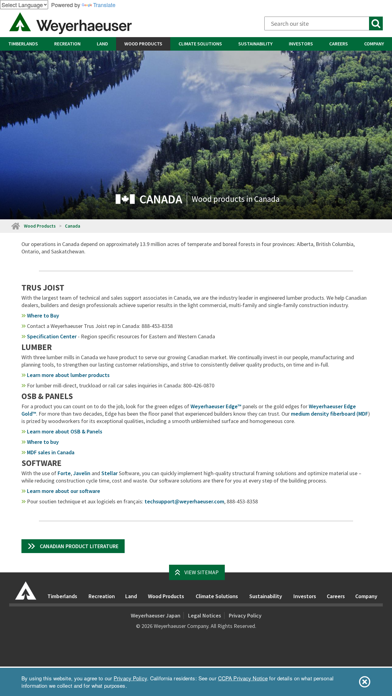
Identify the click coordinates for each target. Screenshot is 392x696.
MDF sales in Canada (50, 452)
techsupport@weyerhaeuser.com (184, 501)
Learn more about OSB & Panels (64, 431)
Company (374, 43)
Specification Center (52, 336)
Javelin (81, 473)
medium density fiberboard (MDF (329, 413)
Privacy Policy (245, 615)
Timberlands (23, 43)
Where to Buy (43, 315)
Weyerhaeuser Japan (155, 615)
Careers (338, 43)
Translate (104, 5)
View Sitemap (201, 572)
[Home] (25, 590)
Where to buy (43, 441)
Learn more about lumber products (68, 375)
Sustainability (255, 43)
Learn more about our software (63, 490)
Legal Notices (204, 615)
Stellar (109, 473)
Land (102, 43)
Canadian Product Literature (79, 546)
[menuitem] (23, 44)
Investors (301, 43)
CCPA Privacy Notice (243, 678)
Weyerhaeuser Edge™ (215, 406)
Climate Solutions (200, 43)
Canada (72, 226)
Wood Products (143, 43)
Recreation (67, 43)
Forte (64, 473)
